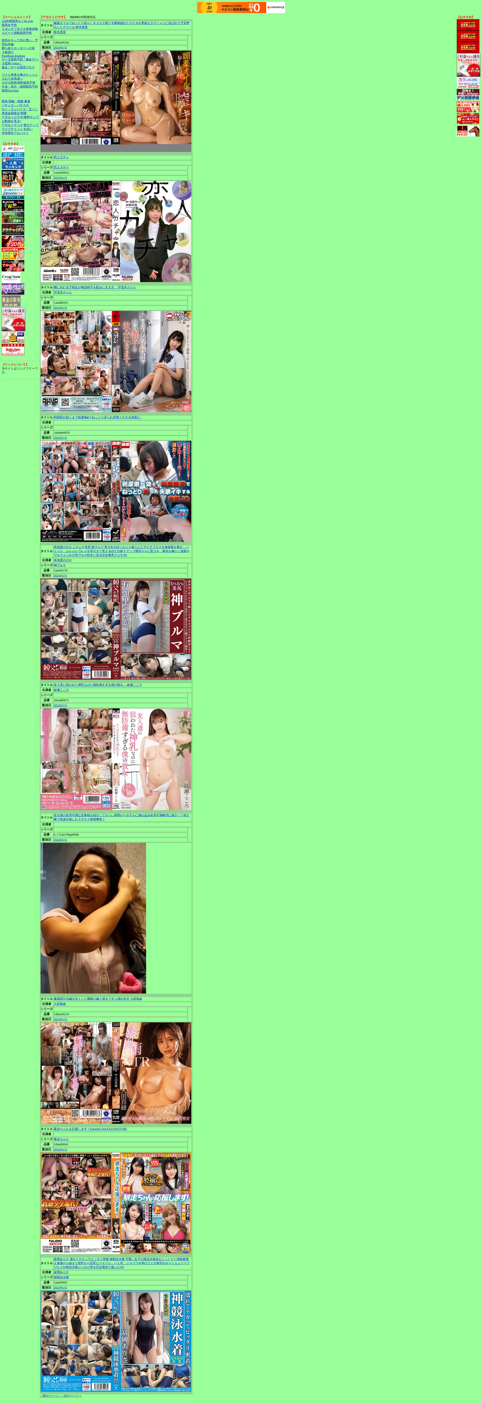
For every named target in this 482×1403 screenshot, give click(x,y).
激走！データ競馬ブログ (18, 67)
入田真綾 (60, 1003)
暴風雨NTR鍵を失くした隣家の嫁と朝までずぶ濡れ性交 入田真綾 (98, 998)
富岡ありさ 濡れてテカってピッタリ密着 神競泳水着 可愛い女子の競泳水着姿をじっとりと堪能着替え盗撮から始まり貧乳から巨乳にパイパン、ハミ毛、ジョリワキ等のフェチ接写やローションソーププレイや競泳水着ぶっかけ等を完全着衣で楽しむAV (121, 1263)
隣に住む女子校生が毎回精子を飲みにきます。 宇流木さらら (95, 287)
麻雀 (27, 101)
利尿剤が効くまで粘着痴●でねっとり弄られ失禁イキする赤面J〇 (97, 417)
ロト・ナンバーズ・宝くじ (20, 109)
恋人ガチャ (61, 157)
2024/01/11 (60, 47)
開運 (24, 113)
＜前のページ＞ (50, 1395)
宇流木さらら (63, 292)
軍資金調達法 (11, 113)
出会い (28, 129)
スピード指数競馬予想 (17, 32)
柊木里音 (60, 32)
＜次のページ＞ (71, 1395)
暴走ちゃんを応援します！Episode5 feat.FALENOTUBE (90, 1129)
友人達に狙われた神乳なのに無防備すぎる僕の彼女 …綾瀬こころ (98, 684)
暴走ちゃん (61, 1139)
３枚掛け (8, 52)
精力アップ (31, 125)
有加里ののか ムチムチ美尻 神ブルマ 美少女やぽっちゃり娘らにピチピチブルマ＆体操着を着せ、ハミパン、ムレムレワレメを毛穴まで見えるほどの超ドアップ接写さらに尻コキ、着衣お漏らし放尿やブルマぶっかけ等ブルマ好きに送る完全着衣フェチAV (121, 551)
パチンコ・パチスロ (15, 105)
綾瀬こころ (61, 690)
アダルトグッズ (12, 125)
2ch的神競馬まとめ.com (17, 21)
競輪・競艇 (16, 101)
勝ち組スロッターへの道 (18, 48)
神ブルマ (60, 565)
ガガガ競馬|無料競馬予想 (18, 82)
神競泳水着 (61, 1277)
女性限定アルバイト (15, 133)
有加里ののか (63, 560)
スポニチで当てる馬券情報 (20, 29)
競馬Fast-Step (10, 90)
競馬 (5, 101)
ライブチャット (12, 129)
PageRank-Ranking (13, 55)
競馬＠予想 (9, 25)
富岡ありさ (61, 1272)
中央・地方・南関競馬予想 (20, 86)
